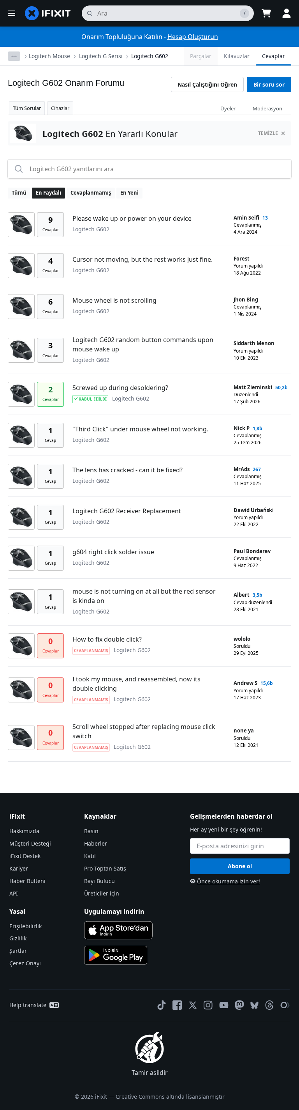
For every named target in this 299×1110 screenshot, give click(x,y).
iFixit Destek (24, 856)
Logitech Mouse (49, 56)
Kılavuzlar (237, 56)
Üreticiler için (101, 893)
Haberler (95, 843)
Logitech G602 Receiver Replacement (126, 511)
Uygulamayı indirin (114, 911)
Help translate (27, 1005)
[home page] (48, 13)
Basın (91, 831)
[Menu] (12, 13)
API (13, 893)
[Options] (14, 56)
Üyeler (228, 108)
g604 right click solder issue (113, 552)
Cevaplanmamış (90, 192)
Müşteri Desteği (30, 843)
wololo (242, 638)
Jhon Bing (246, 299)
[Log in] (286, 13)
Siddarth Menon (254, 343)
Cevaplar (273, 56)
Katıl (90, 856)
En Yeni (129, 192)
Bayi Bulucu (99, 881)
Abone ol (240, 866)
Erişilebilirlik (25, 926)
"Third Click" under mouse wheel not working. (140, 429)
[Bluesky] (254, 1005)
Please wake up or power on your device (132, 218)
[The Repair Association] (285, 1005)
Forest (242, 258)
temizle (268, 133)
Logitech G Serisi (101, 56)
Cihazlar (60, 108)
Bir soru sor (269, 84)
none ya (244, 730)
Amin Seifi (246, 217)
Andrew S (245, 682)
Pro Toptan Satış (105, 868)
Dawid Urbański (254, 510)
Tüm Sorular (27, 108)
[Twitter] (192, 1005)
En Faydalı (48, 192)
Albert (242, 594)
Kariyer (18, 868)
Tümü (19, 192)
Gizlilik (17, 938)
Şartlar (18, 950)
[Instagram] (208, 1005)
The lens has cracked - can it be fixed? (127, 470)
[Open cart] (266, 13)
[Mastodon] (239, 1005)
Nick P (242, 428)
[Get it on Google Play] (115, 955)
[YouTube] (224, 1005)
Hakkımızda (24, 831)
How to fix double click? (107, 639)
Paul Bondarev (252, 551)
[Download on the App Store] (118, 930)
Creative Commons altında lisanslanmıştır (170, 1096)
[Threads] (269, 1005)
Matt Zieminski (253, 387)
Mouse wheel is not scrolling (114, 300)
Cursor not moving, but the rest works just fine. (142, 259)
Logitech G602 (149, 56)
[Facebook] (177, 1005)
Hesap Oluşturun (192, 36)
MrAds (242, 469)
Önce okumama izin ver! (228, 881)
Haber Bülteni (27, 881)
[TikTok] (161, 1005)
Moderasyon (267, 108)
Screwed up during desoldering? (120, 387)
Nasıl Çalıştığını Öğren (207, 84)
